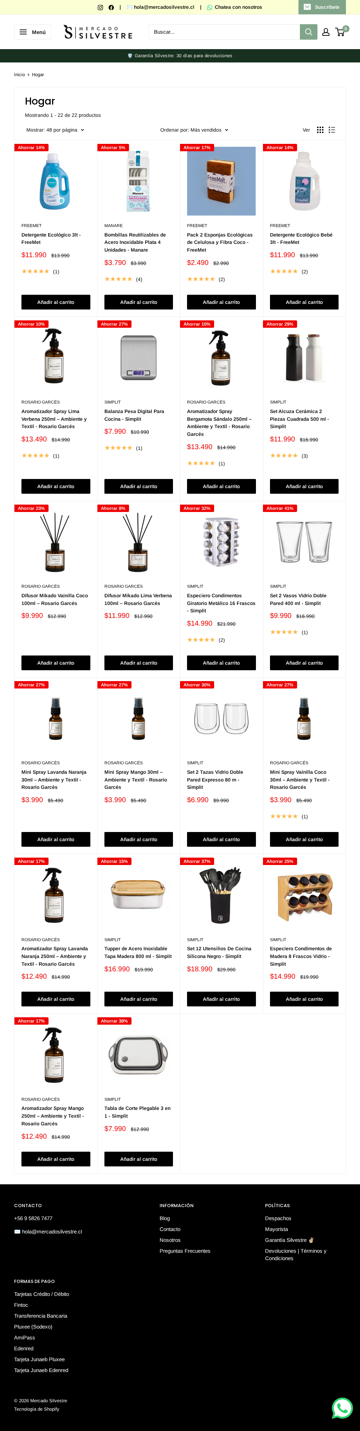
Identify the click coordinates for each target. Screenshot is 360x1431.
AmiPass (24, 1337)
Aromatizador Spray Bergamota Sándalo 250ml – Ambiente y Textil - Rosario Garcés (219, 422)
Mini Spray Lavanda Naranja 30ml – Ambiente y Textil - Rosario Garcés (53, 779)
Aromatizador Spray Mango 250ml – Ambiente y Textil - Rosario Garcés (52, 1115)
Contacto (170, 1229)
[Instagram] (101, 7)
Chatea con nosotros (237, 7)
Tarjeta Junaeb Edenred (41, 1370)
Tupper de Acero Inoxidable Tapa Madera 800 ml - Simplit (138, 952)
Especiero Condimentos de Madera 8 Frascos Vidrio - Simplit (301, 956)
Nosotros (170, 1240)
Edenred (23, 1348)
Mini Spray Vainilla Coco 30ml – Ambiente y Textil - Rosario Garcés (300, 779)
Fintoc (21, 1305)
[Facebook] (112, 7)
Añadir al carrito (55, 302)
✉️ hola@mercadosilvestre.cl (160, 7)
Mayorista (276, 1229)
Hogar (38, 74)
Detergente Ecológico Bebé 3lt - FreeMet (301, 238)
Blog (165, 1218)
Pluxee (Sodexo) (33, 1327)
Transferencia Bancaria (40, 1316)
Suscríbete (327, 7)
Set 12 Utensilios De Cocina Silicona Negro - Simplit (219, 952)
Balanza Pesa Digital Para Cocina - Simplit (134, 415)
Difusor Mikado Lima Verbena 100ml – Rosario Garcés (138, 599)
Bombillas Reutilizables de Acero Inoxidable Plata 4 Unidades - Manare (135, 242)
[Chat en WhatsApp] (342, 1408)
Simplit (112, 402)
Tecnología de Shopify (36, 1409)
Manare (113, 225)
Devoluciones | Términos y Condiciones (296, 1254)
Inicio (19, 74)
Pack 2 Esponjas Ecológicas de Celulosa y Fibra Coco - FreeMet (220, 242)
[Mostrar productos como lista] (332, 130)
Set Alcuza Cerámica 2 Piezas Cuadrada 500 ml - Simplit (299, 418)
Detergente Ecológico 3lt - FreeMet (51, 238)
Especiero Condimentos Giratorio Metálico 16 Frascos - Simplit (221, 603)
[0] (340, 32)
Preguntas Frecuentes (185, 1251)
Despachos (278, 1218)
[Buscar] (308, 32)
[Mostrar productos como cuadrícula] (320, 130)
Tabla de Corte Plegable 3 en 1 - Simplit (137, 1112)
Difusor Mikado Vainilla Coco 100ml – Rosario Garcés (54, 599)
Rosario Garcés (40, 402)
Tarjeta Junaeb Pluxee (39, 1359)
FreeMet (31, 225)
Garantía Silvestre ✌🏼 (290, 1240)
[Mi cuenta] (325, 32)
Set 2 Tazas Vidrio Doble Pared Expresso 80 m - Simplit (215, 779)
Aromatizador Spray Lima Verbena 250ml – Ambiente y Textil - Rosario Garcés (54, 418)
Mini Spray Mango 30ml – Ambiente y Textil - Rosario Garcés (135, 779)
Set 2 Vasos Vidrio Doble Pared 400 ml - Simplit (298, 599)
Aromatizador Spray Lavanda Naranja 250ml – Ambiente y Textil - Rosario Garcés (54, 956)
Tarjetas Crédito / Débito (41, 1294)
